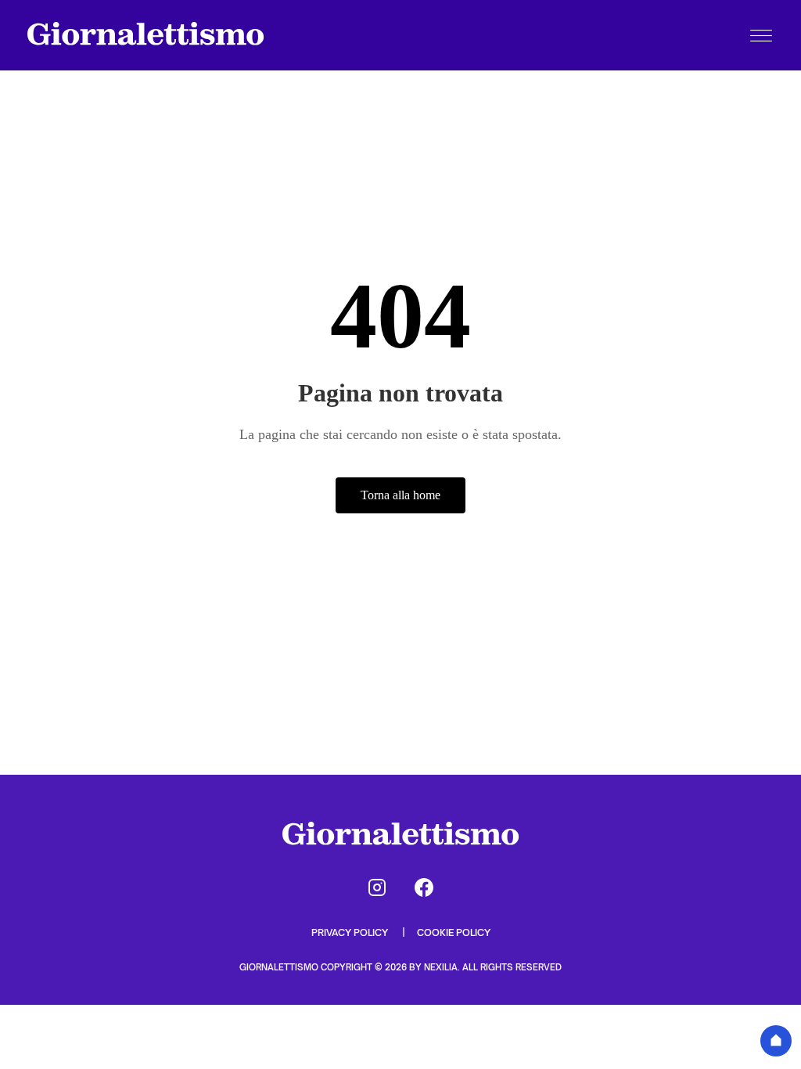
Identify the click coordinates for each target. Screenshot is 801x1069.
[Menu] (761, 35)
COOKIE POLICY (453, 932)
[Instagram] (377, 887)
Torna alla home (400, 495)
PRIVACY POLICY (350, 932)
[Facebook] (424, 887)
